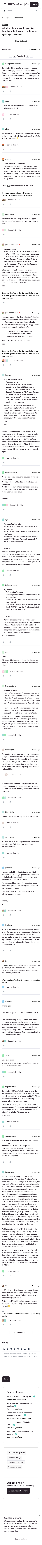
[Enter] (4, 10)
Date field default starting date (20, 1396)
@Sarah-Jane (9, 1290)
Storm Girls (9, 812)
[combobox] (21, 10)
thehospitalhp (10, 686)
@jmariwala (8, 965)
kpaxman (8, 375)
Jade (7, 1055)
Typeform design (14, 1458)
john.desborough (11, 245)
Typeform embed (14, 1467)
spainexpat (9, 750)
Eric (6, 652)
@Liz (8, 186)
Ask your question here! (18, 1491)
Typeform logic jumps (16, 1462)
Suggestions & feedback (13, 18)
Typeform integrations (16, 1453)
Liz (6, 961)
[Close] (39, 1515)
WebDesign (9, 214)
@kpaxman (6, 270)
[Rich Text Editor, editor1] (21, 1363)
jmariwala (8, 868)
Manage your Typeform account (19, 1418)
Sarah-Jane (9, 1172)
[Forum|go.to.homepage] (17, 4)
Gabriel (8, 159)
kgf (6, 520)
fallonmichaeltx (11, 472)
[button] (5, 5)
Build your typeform (14, 1409)
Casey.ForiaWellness (13, 64)
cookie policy (13, 1531)
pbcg (7, 101)
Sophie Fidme (10, 1087)
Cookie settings (21, 1539)
